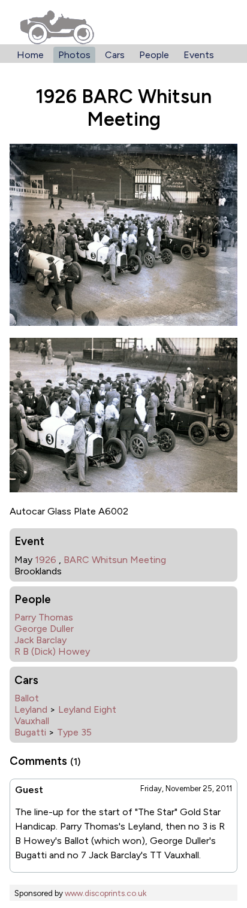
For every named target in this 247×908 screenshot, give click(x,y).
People (154, 54)
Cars (115, 54)
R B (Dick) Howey (52, 651)
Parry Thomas (43, 617)
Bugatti (30, 732)
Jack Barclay (40, 640)
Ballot (26, 698)
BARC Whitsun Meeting (115, 559)
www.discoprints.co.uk (105, 893)
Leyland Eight (87, 709)
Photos (74, 54)
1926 (45, 559)
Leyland (30, 709)
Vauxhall (31, 721)
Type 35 (74, 732)
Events (198, 54)
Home (30, 54)
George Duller (44, 628)
